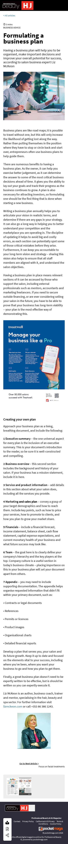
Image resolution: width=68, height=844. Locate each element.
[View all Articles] (7, 829)
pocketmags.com (51, 833)
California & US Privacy (45, 821)
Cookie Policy (55, 824)
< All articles (9, 15)
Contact (17, 821)
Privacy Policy (28, 821)
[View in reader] (7, 822)
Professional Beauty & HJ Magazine (46, 818)
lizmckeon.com (12, 706)
